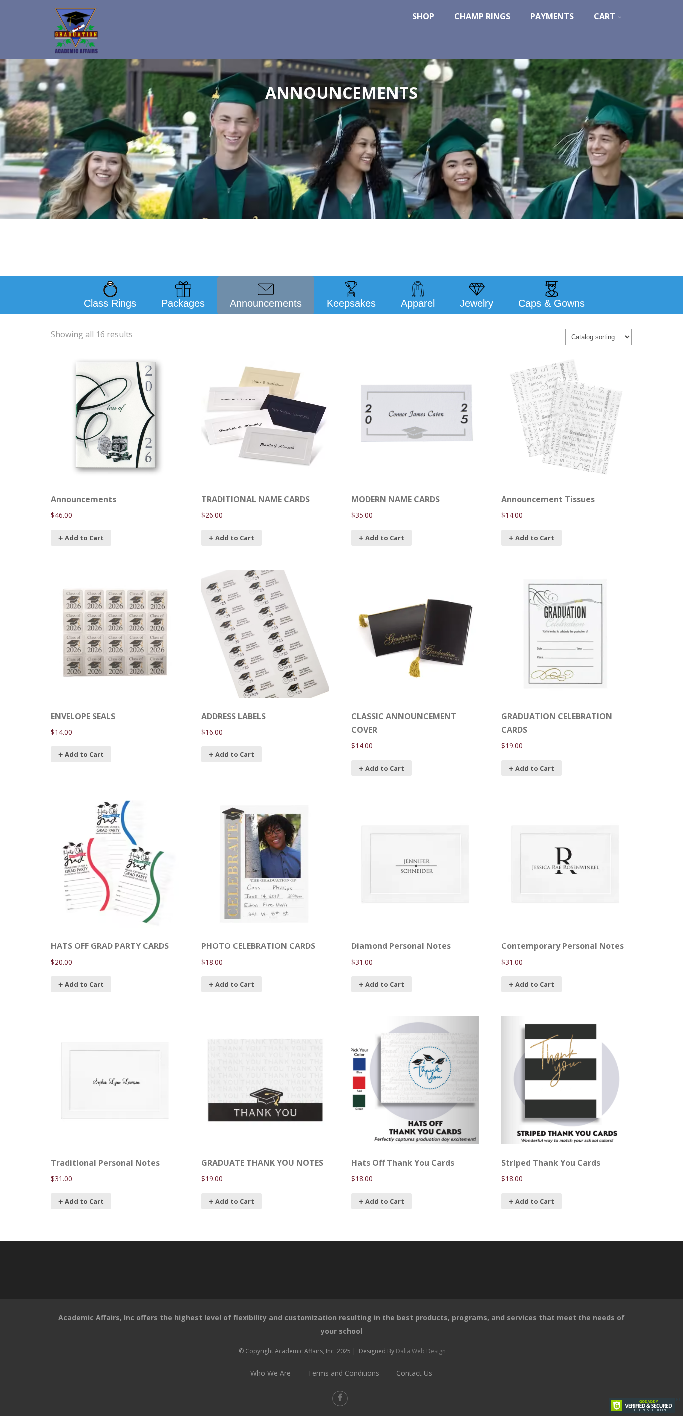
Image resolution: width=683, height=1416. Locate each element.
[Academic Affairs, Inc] (76, 56)
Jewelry (477, 303)
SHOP (423, 16)
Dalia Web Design (421, 1351)
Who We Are (270, 1373)
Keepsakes (351, 303)
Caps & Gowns (551, 303)
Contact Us (414, 1373)
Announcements (266, 303)
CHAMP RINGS (482, 16)
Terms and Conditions (344, 1373)
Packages (183, 303)
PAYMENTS (552, 16)
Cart (605, 16)
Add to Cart (84, 537)
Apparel (418, 303)
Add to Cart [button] (385, 768)
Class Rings (110, 303)
